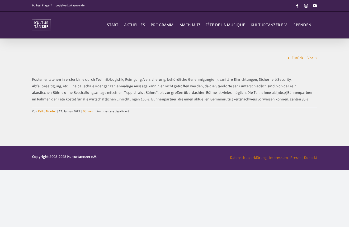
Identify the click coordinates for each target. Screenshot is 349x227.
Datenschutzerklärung (248, 157)
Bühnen (88, 111)
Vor (310, 58)
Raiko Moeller (47, 111)
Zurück (297, 58)
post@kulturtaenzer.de (70, 6)
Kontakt (310, 157)
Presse (295, 157)
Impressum (278, 157)
